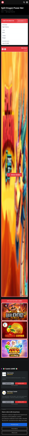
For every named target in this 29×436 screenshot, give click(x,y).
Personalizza (14, 428)
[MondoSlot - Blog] (2, 2)
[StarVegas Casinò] (4, 394)
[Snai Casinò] (4, 375)
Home (2, 11)
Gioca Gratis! (15, 175)
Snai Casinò (10, 373)
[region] (14, 422)
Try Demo (14, 311)
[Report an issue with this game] (3, 49)
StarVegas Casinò (12, 391)
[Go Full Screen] (5, 49)
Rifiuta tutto (14, 432)
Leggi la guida (8, 383)
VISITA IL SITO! (21, 383)
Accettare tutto (14, 424)
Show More (21, 20)
